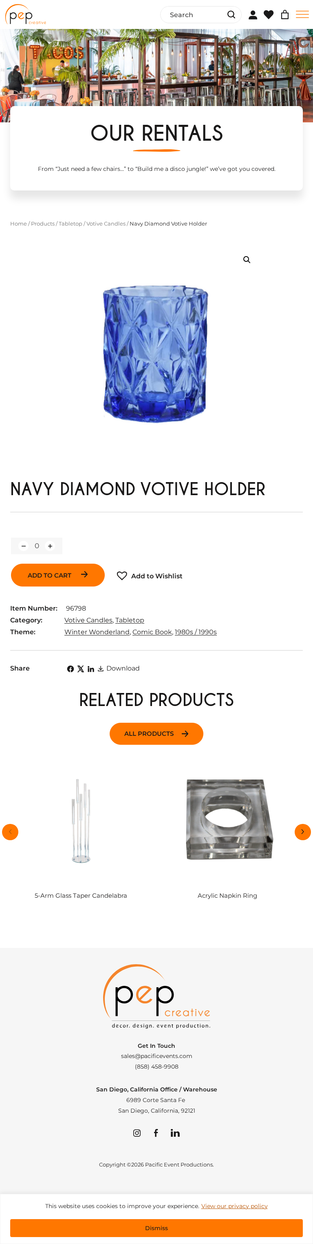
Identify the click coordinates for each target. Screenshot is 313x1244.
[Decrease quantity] (23, 546)
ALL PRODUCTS (149, 733)
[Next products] (303, 832)
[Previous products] (10, 832)
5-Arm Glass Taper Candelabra (81, 895)
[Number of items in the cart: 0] (285, 15)
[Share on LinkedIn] (91, 669)
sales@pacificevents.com (156, 1056)
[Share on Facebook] (70, 669)
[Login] (253, 15)
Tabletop (70, 223)
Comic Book (152, 632)
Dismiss (156, 1228)
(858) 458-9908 (157, 1066)
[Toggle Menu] (302, 14)
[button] (247, 259)
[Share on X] (81, 669)
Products (43, 223)
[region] (156, 1219)
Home (18, 223)
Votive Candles (106, 223)
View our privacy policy (234, 1206)
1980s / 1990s (196, 632)
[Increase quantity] (50, 546)
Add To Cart (50, 575)
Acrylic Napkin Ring (227, 895)
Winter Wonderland (97, 632)
